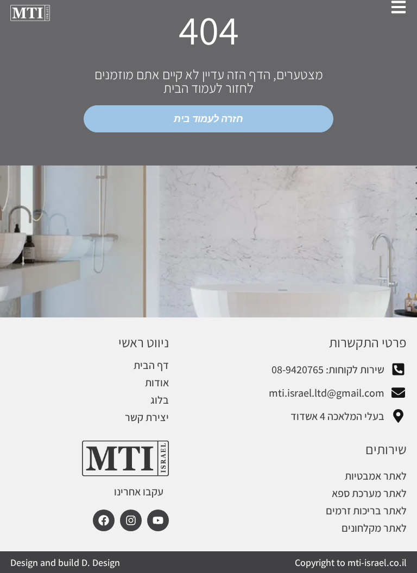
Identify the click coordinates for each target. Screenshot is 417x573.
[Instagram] (131, 520)
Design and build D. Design (65, 562)
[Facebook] (104, 520)
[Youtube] (158, 520)
